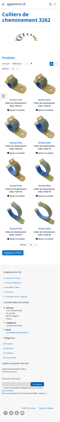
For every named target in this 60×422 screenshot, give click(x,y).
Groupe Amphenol (13, 282)
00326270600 (44, 185)
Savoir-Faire (11, 357)
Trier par (6, 63)
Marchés (9, 348)
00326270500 (16, 185)
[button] (16, 110)
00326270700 (16, 228)
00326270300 (16, 142)
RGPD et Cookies (29, 408)
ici (46, 393)
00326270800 (44, 228)
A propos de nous (12, 278)
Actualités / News (12, 287)
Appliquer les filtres (12, 252)
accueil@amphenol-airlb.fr (17, 332)
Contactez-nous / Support (16, 296)
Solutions (10, 353)
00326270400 (44, 142)
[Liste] (56, 64)
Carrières (9, 292)
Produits (9, 343)
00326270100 (16, 99)
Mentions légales (46, 408)
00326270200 (44, 99)
